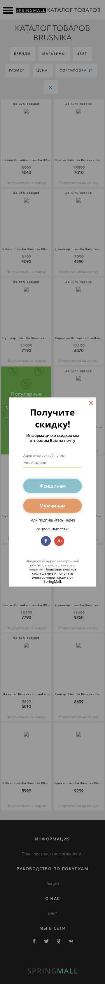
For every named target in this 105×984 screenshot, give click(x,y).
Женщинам (52, 486)
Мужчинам (52, 506)
